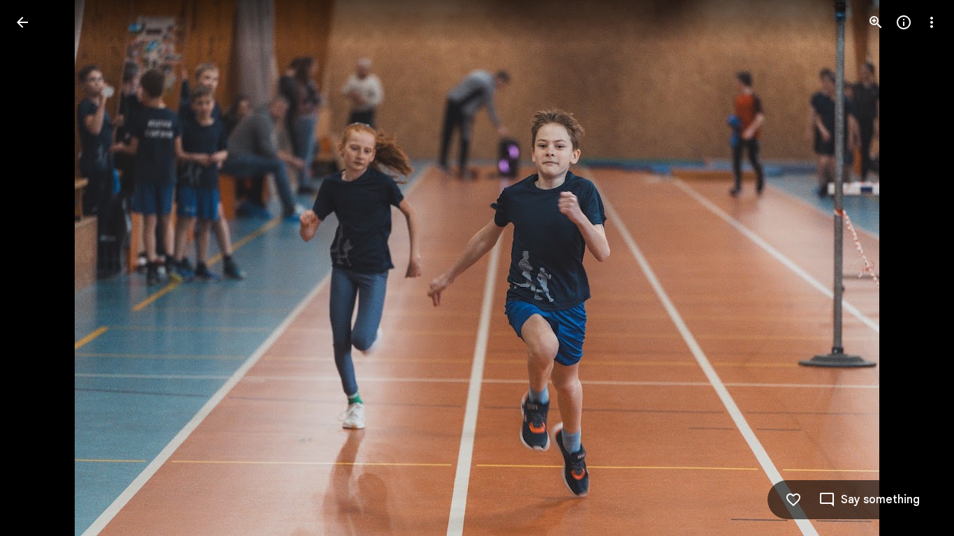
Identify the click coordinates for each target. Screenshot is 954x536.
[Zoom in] (876, 22)
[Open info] (904, 22)
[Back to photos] (22, 22)
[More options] (932, 22)
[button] (39, 268)
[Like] (793, 499)
